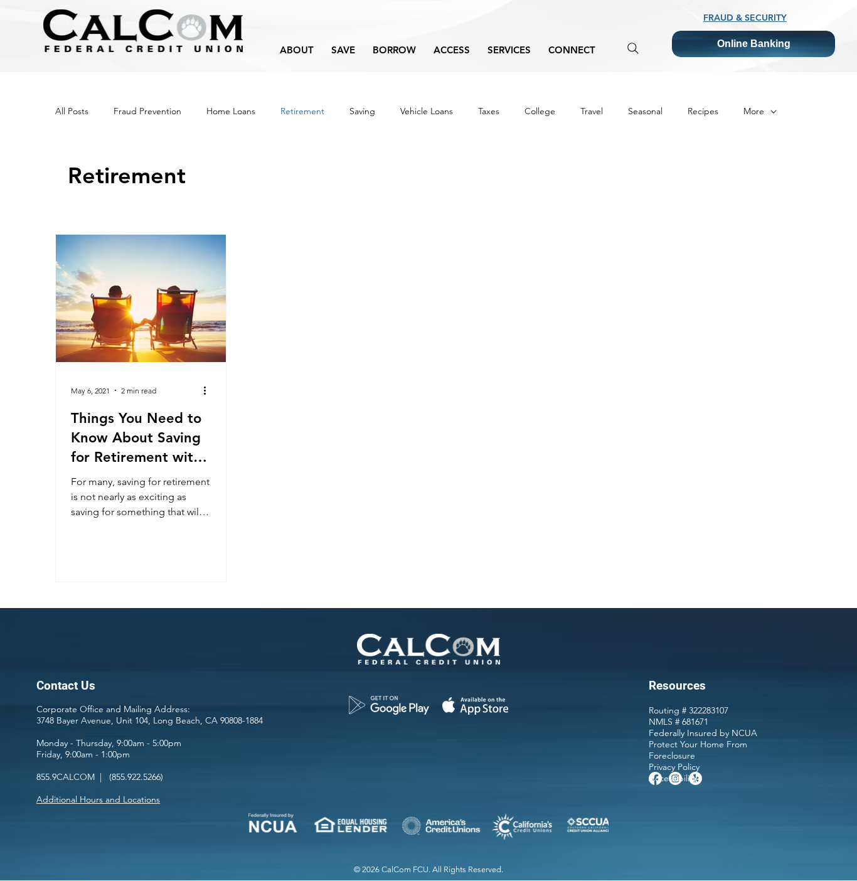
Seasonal (645, 111)
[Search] (633, 48)
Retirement (302, 111)
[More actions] (208, 390)
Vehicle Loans (426, 111)
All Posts (71, 111)
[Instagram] (675, 778)
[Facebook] (655, 778)
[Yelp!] (695, 778)
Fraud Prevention (147, 111)
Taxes (488, 111)
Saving (362, 111)
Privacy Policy (674, 766)
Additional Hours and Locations (98, 799)
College (539, 111)
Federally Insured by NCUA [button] (703, 733)
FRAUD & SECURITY (745, 17)
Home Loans (230, 111)
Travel (591, 111)
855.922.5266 (136, 776)
